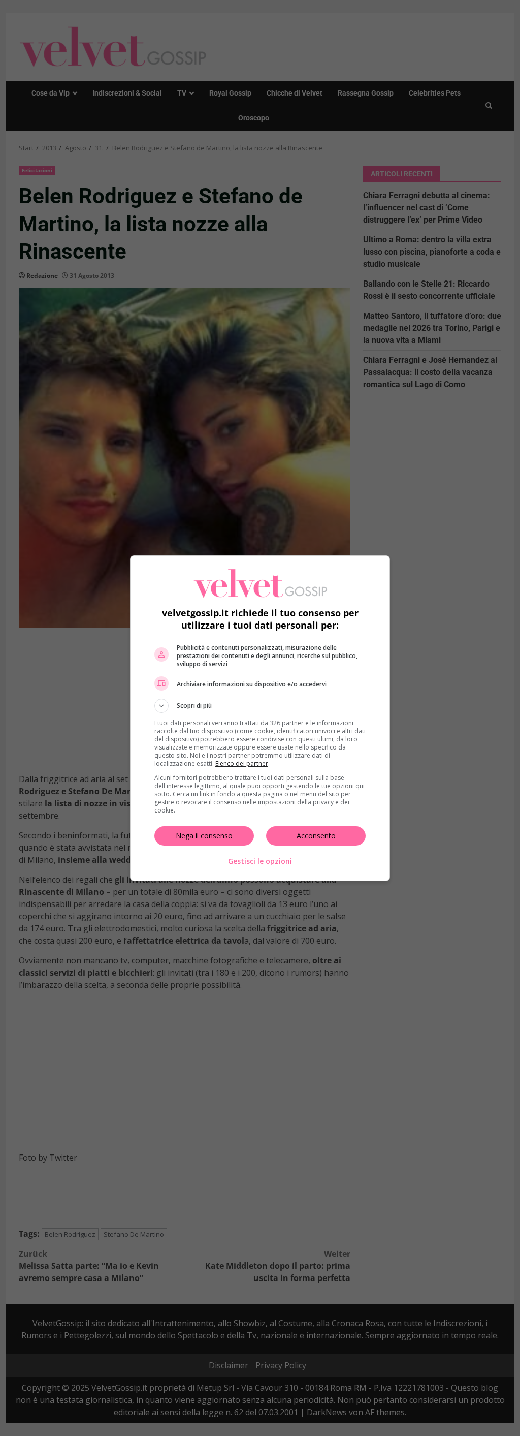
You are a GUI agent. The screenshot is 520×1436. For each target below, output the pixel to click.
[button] (260, 706)
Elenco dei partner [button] (241, 763)
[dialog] (260, 718)
